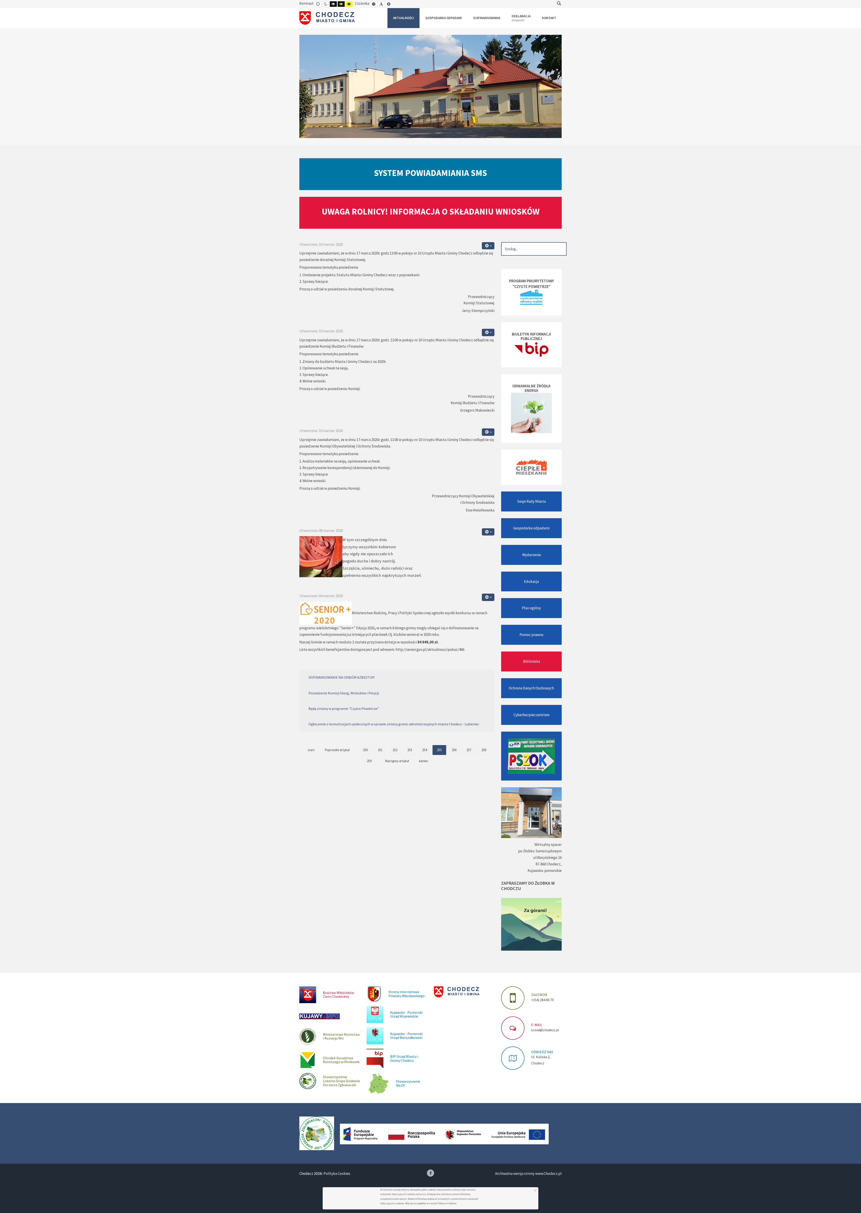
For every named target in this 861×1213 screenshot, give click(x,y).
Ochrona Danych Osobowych (531, 688)
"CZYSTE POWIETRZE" (531, 286)
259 (369, 761)
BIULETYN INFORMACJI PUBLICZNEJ (531, 336)
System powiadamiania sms (430, 172)
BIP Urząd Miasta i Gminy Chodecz (404, 1058)
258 (483, 750)
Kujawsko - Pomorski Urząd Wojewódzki (406, 1014)
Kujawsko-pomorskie (545, 870)
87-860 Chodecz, (549, 864)
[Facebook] (430, 1173)
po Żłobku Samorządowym (540, 851)
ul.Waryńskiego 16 (547, 857)
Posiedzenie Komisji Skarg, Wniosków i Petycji (344, 693)
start (311, 750)
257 (469, 750)
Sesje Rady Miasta (531, 501)
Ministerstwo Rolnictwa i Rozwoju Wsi (341, 1036)
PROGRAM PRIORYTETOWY (531, 280)
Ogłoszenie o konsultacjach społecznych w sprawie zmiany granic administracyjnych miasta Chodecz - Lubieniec (394, 724)
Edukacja (531, 581)
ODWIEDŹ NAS (542, 1052)
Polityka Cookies (337, 1173)
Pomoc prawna (531, 634)
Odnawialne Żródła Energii (531, 388)
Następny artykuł (397, 761)
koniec (423, 761)
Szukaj (559, 3)
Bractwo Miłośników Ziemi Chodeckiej (338, 994)
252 (395, 750)
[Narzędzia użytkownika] (488, 246)
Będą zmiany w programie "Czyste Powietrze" (344, 708)
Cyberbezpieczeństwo (531, 714)
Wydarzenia (531, 554)
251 (380, 750)
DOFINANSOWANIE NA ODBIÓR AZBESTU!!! (341, 677)
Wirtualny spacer (548, 844)
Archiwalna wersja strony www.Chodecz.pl (528, 1173)
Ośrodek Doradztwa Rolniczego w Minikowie (341, 1060)
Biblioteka (531, 661)
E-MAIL (536, 1024)
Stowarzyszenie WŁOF (408, 1083)
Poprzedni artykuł (337, 750)
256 (454, 750)
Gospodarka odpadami (531, 528)
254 (424, 750)
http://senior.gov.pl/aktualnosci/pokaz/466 (430, 649)
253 (409, 750)
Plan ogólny (531, 607)
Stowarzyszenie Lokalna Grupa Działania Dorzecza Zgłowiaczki (341, 1081)
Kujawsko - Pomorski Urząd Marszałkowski (406, 1035)
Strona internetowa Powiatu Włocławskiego (407, 993)
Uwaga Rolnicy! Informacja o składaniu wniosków (430, 211)
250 (365, 750)
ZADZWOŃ (539, 994)
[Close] (535, 1190)
